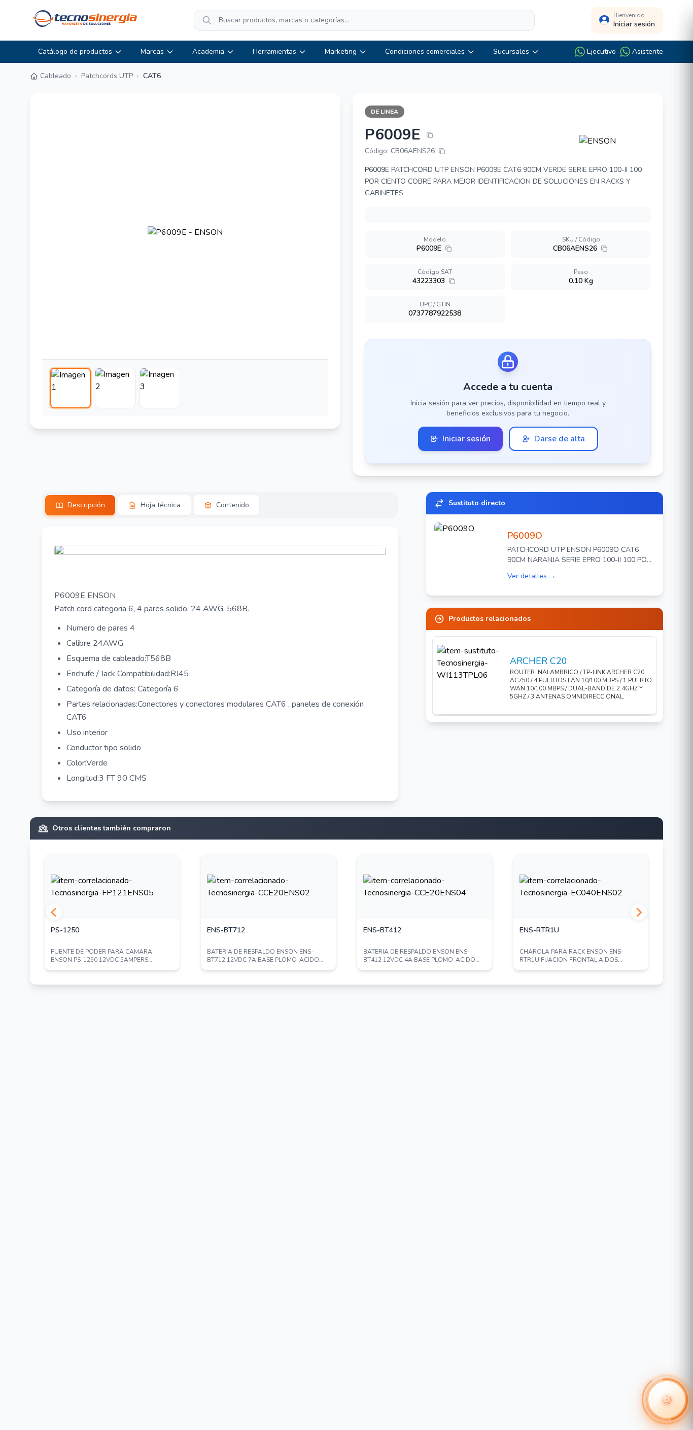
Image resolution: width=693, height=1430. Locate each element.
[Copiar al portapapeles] (430, 135)
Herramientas (274, 51)
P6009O (524, 536)
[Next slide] (639, 912)
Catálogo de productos (75, 51)
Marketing (341, 51)
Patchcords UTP (107, 76)
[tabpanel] (220, 664)
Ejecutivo (601, 51)
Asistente (647, 51)
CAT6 (152, 76)
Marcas (152, 51)
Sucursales (511, 51)
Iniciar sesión (466, 438)
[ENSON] (615, 141)
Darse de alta (559, 438)
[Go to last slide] (54, 912)
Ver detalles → (531, 576)
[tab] (80, 505)
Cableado (55, 76)
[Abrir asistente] (666, 1399)
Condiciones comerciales (425, 51)
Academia (208, 51)
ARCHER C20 (538, 661)
